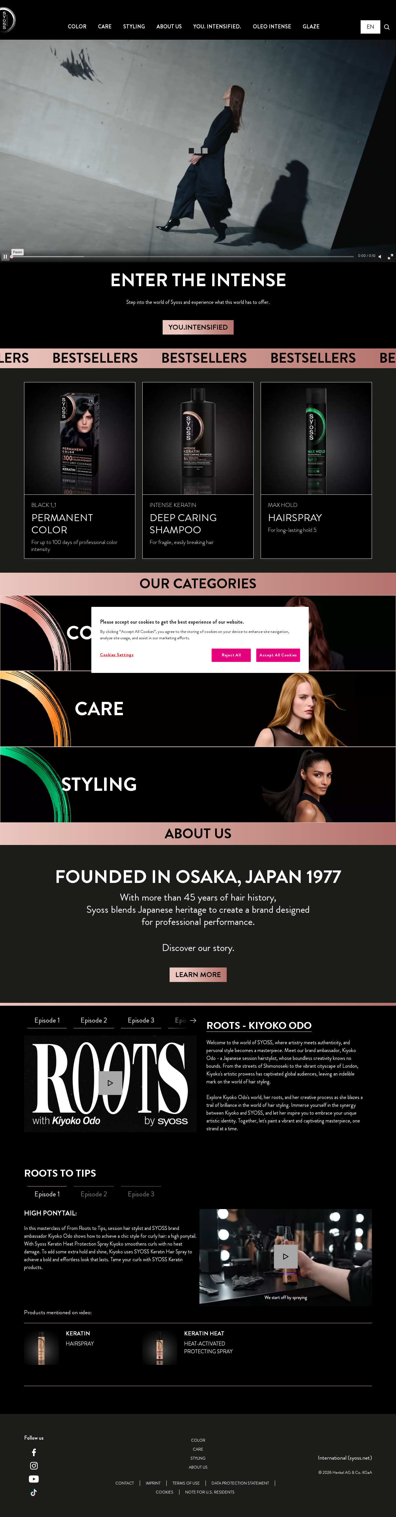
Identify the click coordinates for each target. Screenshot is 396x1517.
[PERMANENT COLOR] (79, 470)
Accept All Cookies (278, 655)
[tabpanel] (110, 1084)
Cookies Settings (117, 655)
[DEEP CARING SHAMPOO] (198, 470)
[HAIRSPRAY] (316, 470)
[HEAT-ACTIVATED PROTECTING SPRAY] (198, 1351)
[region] (200, 640)
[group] (198, 470)
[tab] (47, 1020)
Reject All (231, 655)
